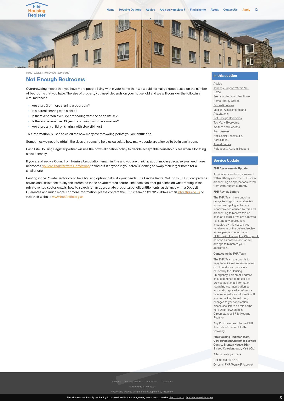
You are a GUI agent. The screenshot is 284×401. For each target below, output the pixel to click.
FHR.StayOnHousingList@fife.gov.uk (236, 236)
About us (116, 381)
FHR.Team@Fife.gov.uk (239, 364)
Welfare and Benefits (226, 127)
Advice (38, 73)
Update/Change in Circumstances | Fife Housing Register (231, 313)
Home (29, 73)
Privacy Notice (133, 381)
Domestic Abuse (223, 105)
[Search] (256, 9)
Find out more (176, 397)
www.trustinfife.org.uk (67, 197)
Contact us (167, 381)
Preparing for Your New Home (231, 96)
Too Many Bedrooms (226, 122)
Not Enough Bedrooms (56, 73)
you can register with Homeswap (66, 166)
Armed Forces (222, 144)
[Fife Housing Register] (37, 9)
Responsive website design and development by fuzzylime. (142, 391)
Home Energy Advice (226, 101)
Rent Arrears (221, 131)
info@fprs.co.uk (189, 192)
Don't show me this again (199, 397)
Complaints (151, 381)
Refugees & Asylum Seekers (231, 148)
